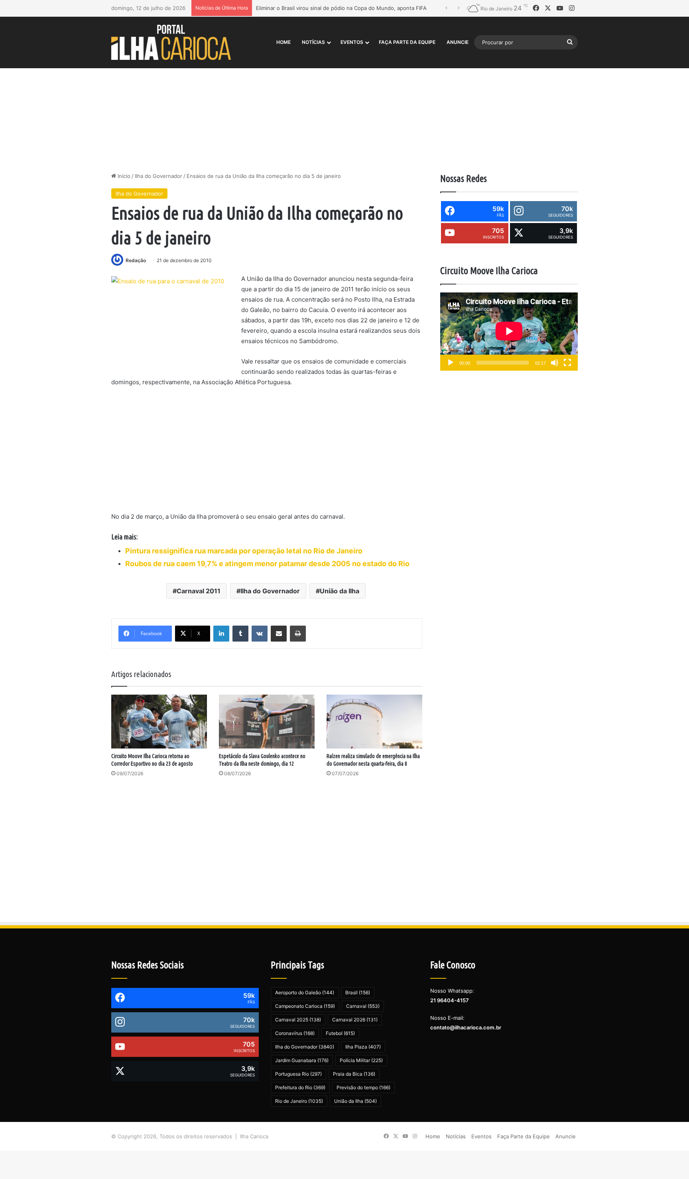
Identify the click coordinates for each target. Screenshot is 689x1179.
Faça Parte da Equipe (407, 42)
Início (123, 176)
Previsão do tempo (363, 1087)
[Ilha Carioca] (171, 42)
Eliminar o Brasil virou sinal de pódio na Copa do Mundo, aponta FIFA (341, 8)
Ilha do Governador (158, 176)
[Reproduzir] (451, 363)
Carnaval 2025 (298, 1020)
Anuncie (458, 42)
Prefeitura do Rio (300, 1087)
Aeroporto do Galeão (304, 992)
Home (283, 42)
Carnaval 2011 (198, 591)
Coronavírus (295, 1033)
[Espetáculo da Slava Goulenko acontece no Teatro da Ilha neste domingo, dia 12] (267, 721)
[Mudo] (555, 363)
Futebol (340, 1033)
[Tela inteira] (567, 363)
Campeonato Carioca (305, 1006)
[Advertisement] (344, 104)
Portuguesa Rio (298, 1074)
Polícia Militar (361, 1060)
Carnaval (363, 1006)
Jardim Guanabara (302, 1060)
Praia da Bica (354, 1074)
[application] (509, 331)
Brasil (357, 992)
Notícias (313, 42)
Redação (136, 260)
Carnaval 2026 (355, 1020)
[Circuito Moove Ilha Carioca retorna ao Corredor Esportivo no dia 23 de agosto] (159, 721)
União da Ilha (339, 591)
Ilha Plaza (363, 1047)
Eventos (352, 42)
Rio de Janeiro (299, 1101)
